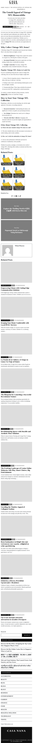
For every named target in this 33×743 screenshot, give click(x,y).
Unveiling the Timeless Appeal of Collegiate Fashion (13, 508)
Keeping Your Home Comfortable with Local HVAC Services (15, 324)
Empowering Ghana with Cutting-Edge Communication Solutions (15, 289)
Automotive (6, 676)
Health (4, 709)
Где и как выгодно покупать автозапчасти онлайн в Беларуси (13, 618)
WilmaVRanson (17, 28)
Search (3, 631)
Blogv (3, 689)
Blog (14, 26)
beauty (4, 679)
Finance (4, 703)
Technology (6, 716)
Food (3, 706)
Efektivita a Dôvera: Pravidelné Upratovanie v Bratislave (12, 582)
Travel (4, 719)
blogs (3, 686)
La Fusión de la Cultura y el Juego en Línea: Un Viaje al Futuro (14, 361)
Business (4, 693)
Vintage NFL (4, 94)
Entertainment (7, 696)
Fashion (4, 699)
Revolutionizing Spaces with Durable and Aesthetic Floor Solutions (16, 432)
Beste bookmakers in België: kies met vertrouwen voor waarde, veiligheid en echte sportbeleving (15, 544)
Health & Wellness (8, 713)
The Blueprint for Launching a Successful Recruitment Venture (16, 396)
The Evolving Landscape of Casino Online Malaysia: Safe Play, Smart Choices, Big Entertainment (16, 470)
